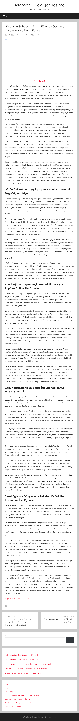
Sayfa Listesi (10, 688)
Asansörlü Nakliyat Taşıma (39, 4)
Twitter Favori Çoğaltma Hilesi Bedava (20, 703)
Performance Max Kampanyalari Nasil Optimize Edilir (26, 669)
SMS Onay (9, 692)
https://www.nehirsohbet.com (17, 599)
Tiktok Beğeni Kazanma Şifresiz (17, 699)
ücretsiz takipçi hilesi (13, 707)
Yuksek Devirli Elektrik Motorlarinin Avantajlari (23, 673)
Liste (7, 684)
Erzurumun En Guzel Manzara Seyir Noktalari (23, 660)
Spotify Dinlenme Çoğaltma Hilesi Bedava (22, 695)
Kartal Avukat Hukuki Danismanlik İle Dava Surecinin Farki (28, 664)
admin (32, 34)
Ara (6, 636)
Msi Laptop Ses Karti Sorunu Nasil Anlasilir (21, 655)
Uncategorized (13, 606)
